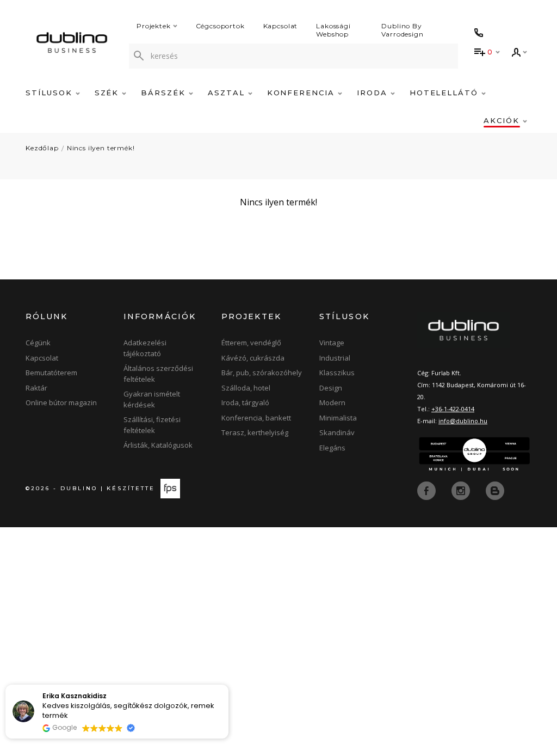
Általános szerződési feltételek (158, 373)
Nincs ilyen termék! (101, 148)
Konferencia (302, 92)
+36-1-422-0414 (452, 409)
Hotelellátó (445, 92)
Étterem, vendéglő (251, 342)
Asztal (228, 92)
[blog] (495, 490)
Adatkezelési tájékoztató (144, 348)
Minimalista (338, 418)
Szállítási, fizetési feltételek (152, 424)
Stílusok (51, 92)
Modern (332, 402)
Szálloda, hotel (245, 388)
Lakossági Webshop (333, 30)
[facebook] (427, 490)
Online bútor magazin (61, 402)
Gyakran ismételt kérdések (151, 399)
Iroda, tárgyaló (245, 402)
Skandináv (337, 432)
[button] (228, 685)
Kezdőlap (42, 148)
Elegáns (332, 448)
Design (330, 388)
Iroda (374, 92)
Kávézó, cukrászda (252, 358)
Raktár (36, 388)
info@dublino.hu (462, 421)
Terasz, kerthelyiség (254, 432)
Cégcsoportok (220, 26)
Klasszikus (337, 372)
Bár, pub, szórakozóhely (261, 372)
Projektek (154, 26)
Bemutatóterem (51, 372)
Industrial (334, 358)
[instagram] (461, 490)
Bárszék (165, 92)
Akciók (503, 120)
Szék (108, 92)
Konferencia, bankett (256, 418)
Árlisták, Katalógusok (158, 445)
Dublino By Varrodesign (402, 30)
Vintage (331, 342)
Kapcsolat (280, 26)
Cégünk (38, 342)
